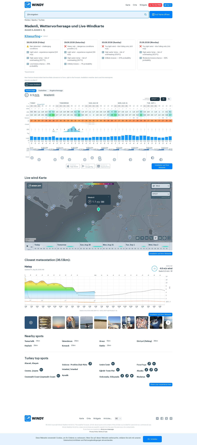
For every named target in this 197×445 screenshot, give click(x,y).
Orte (135, 5)
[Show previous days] (31, 247)
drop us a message (107, 429)
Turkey (41, 20)
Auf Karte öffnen (162, 14)
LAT (28, 150)
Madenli (49, 95)
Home (27, 20)
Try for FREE (156, 5)
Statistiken (42, 90)
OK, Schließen (152, 439)
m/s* (27, 115)
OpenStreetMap (160, 241)
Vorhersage (30, 90)
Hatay (28, 266)
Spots (34, 20)
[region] (98, 212)
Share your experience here (160, 384)
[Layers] (137, 238)
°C (28, 121)
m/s (37, 95)
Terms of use (103, 431)
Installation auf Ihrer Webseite (162, 166)
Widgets (143, 5)
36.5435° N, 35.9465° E (33, 30)
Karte (128, 5)
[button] (44, 30)
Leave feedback (34, 84)
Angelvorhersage (56, 90)
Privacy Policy (93, 431)
